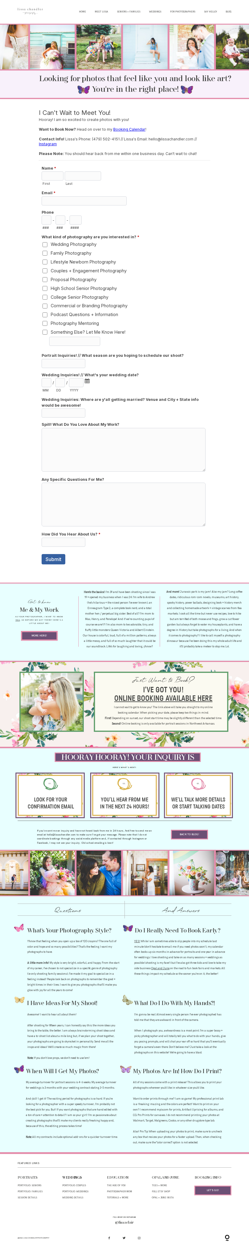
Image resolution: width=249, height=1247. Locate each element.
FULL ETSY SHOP (161, 1191)
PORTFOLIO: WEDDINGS (75, 1191)
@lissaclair (124, 1223)
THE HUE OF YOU (116, 1185)
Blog (228, 12)
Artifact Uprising (192, 1109)
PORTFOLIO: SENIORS (29, 1185)
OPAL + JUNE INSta (163, 1197)
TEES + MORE (159, 1185)
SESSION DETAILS (27, 1197)
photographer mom (119, 1191)
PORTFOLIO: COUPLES (74, 1185)
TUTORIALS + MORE (117, 1197)
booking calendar (128, 713)
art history (232, 597)
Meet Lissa (101, 12)
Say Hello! (210, 12)
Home (82, 12)
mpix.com (163, 1109)
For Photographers (182, 12)
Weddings (155, 12)
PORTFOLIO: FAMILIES (30, 1191)
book (219, 603)
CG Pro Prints (141, 1115)
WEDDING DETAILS (72, 1197)
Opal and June (160, 968)
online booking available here (163, 698)
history (228, 603)
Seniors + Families (128, 12)
